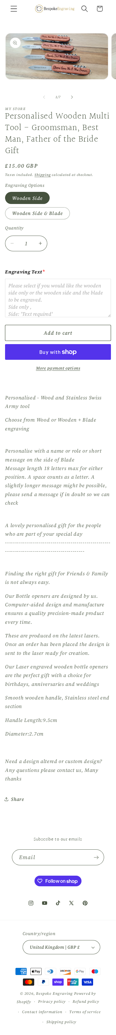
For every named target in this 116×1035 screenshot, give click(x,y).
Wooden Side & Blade (37, 213)
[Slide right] (72, 96)
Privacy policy (52, 1001)
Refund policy (86, 1001)
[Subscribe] (96, 857)
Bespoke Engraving (54, 993)
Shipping (43, 174)
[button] (13, 8)
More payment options (58, 368)
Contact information (42, 1011)
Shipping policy (61, 1021)
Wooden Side (27, 198)
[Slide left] (44, 96)
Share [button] (17, 799)
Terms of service (85, 1011)
